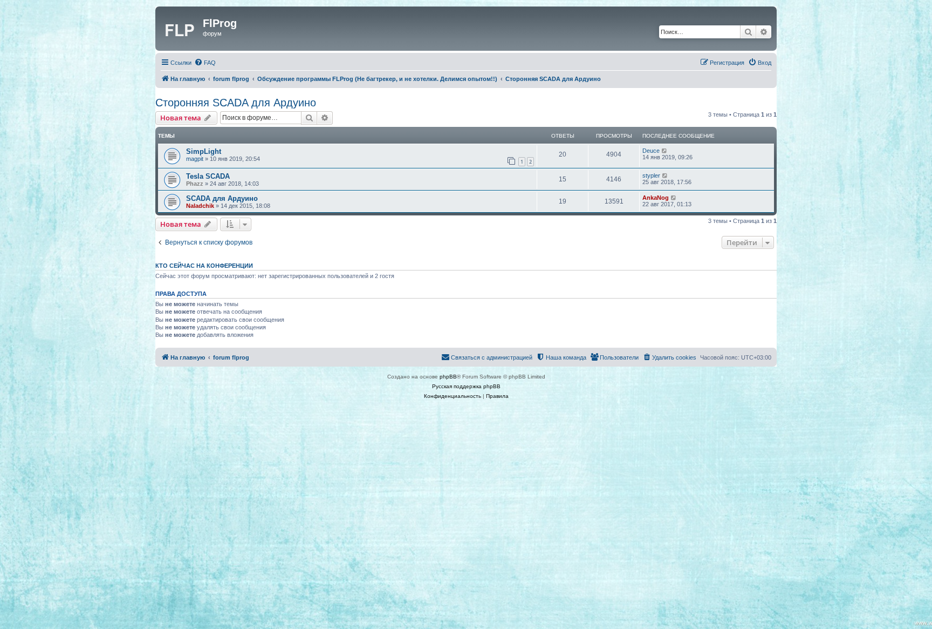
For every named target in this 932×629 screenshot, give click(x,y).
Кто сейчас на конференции (204, 265)
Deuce (651, 150)
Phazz (194, 183)
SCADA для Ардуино (222, 198)
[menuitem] (205, 62)
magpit (194, 158)
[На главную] (180, 28)
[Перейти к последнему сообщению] (664, 150)
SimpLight (203, 151)
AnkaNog (655, 197)
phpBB (448, 377)
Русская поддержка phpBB (466, 386)
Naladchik (200, 205)
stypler (651, 175)
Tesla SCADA (208, 176)
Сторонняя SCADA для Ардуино (235, 103)
